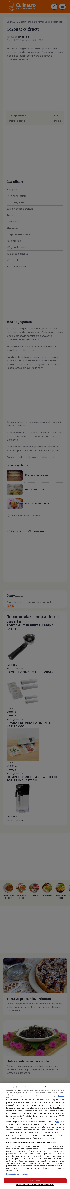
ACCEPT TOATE (35, 1180)
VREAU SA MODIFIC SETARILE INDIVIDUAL (35, 1184)
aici (57, 1121)
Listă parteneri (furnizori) (18, 1174)
